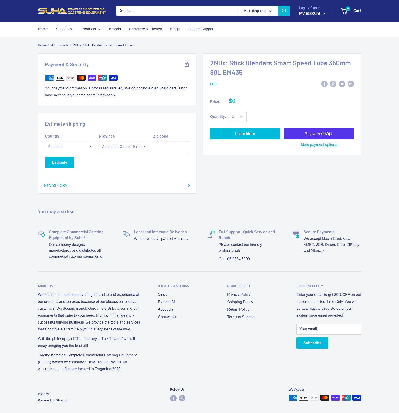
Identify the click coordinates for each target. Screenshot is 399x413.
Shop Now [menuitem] (64, 29)
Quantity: (218, 117)
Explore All (167, 302)
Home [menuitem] (43, 29)
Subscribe (312, 343)
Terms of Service (240, 317)
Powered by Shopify (52, 400)
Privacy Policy (239, 294)
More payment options (319, 145)
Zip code (160, 136)
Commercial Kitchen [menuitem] (145, 29)
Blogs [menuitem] (175, 29)
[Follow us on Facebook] (173, 398)
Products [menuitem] (88, 29)
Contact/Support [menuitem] (201, 29)
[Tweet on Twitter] (342, 83)
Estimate (59, 162)
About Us (165, 309)
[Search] (284, 11)
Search (164, 294)
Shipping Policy (240, 302)
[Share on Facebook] (324, 83)
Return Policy (238, 309)
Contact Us (167, 317)
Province (107, 136)
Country (52, 136)
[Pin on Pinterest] (333, 83)
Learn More (245, 134)
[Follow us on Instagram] (182, 398)
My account (310, 13)
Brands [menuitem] (115, 29)
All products (59, 45)
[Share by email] (351, 83)
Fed (213, 84)
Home (42, 45)
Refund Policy (55, 185)
